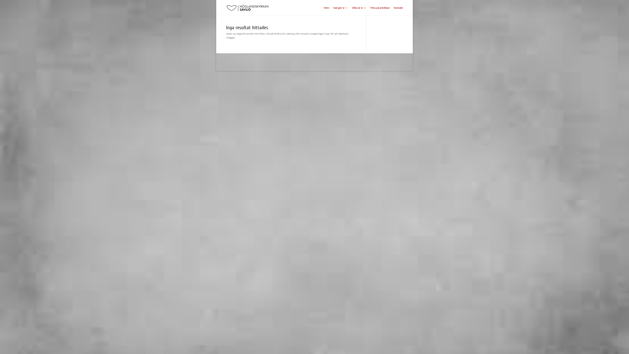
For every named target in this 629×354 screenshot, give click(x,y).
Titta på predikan (380, 8)
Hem (326, 8)
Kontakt (398, 8)
